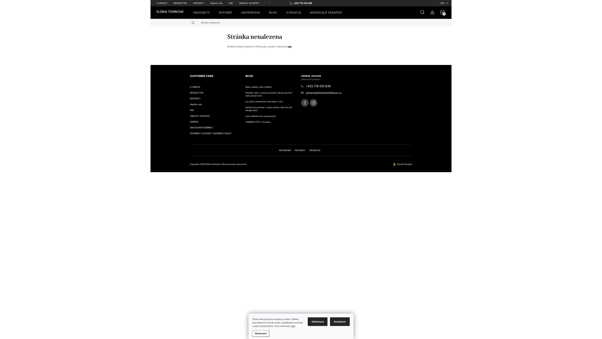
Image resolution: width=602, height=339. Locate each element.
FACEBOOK (314, 150)
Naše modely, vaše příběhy (259, 87)
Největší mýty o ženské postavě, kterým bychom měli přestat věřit (269, 94)
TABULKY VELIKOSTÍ (249, 3)
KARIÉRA (194, 121)
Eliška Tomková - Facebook (305, 103)
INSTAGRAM (285, 150)
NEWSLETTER (180, 3)
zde (293, 326)
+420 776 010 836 (318, 86)
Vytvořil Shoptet (404, 164)
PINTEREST (300, 150)
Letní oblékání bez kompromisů (261, 116)
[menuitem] (201, 12)
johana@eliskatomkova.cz (323, 92)
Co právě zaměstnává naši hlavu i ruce (264, 101)
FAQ (231, 3)
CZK (442, 3)
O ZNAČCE (162, 3)
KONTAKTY (198, 3)
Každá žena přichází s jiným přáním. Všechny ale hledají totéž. (269, 109)
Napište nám (216, 3)
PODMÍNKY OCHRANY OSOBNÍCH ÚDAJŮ (210, 133)
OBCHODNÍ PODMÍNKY (201, 127)
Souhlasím (340, 321)
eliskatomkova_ (313, 103)
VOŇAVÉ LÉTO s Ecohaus (258, 122)
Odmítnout (318, 321)
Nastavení (261, 333)
